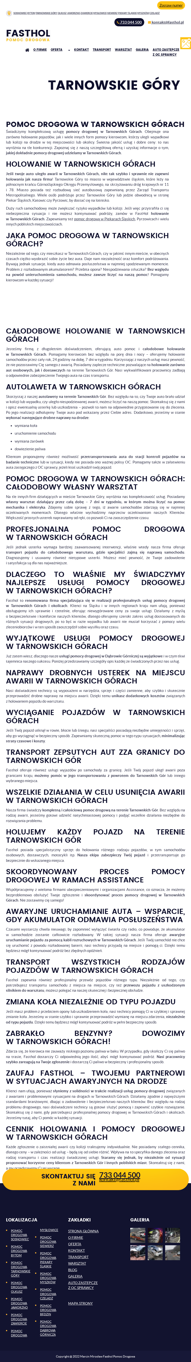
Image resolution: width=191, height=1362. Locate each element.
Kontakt (81, 49)
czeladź (154, 13)
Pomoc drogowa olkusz (19, 1287)
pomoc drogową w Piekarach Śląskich (104, 219)
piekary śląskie (127, 13)
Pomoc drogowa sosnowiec (20, 1235)
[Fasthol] (30, 35)
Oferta (56, 49)
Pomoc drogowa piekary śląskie (48, 1260)
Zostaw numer (171, 5)
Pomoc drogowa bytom (19, 1251)
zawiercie (87, 13)
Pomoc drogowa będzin (48, 1310)
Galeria (142, 49)
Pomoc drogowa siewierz (48, 1242)
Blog (72, 1270)
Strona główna (83, 1231)
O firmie (40, 49)
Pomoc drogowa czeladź (48, 1294)
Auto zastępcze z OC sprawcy (166, 52)
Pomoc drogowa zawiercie (19, 1319)
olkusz (62, 13)
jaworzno (73, 13)
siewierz (112, 13)
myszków (143, 13)
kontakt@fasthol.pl (119, 1179)
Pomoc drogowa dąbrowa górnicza (48, 1328)
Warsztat (123, 49)
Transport (102, 49)
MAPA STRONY (80, 1303)
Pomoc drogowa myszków (48, 1278)
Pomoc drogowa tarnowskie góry (20, 1269)
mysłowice (100, 13)
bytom (31, 13)
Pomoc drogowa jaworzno (19, 1303)
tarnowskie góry (46, 13)
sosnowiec (20, 13)
